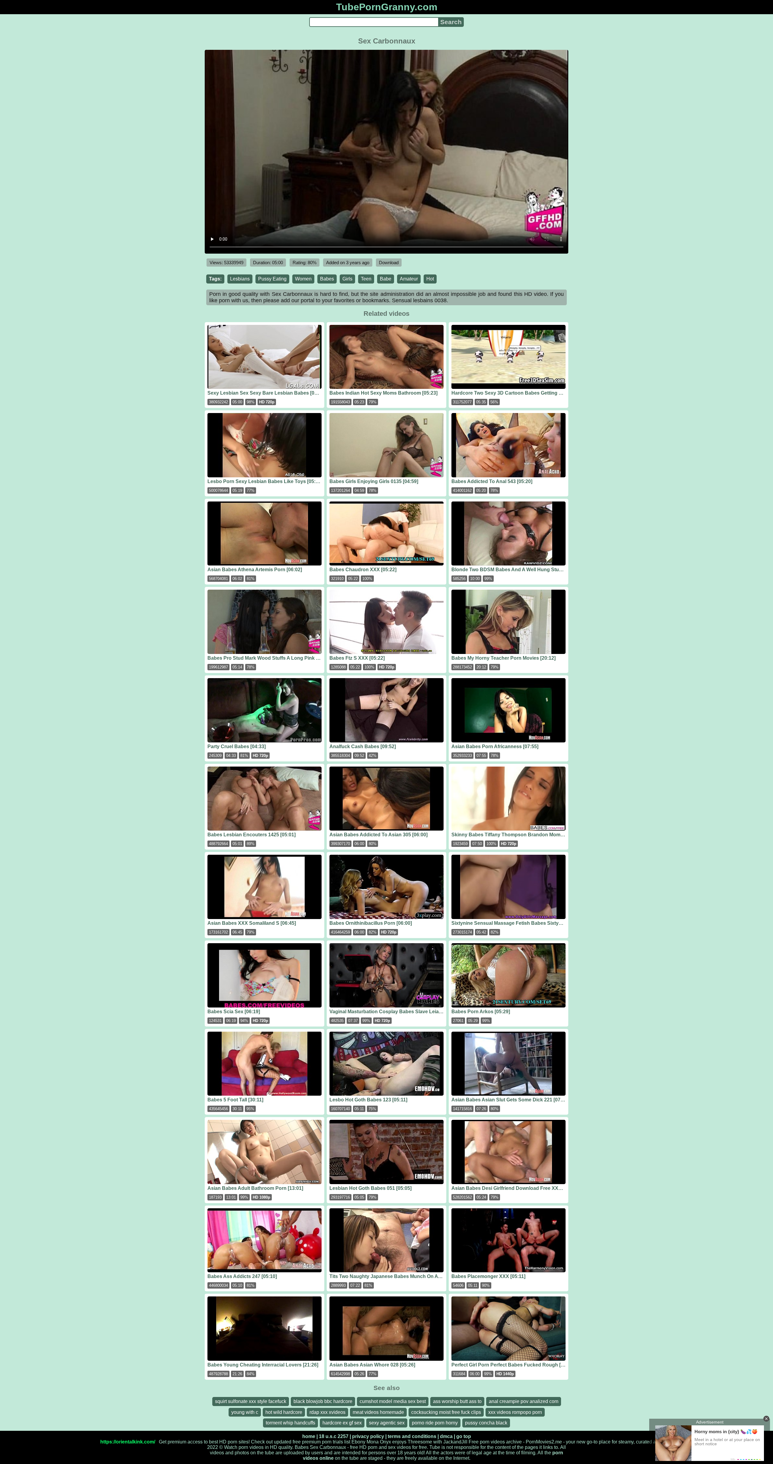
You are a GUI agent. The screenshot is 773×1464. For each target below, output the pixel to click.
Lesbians (240, 278)
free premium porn (312, 1441)
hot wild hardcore (283, 1412)
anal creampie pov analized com (523, 1401)
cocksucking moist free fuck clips (446, 1412)
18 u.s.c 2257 (333, 1436)
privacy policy (368, 1436)
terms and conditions (412, 1436)
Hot (430, 278)
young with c (244, 1412)
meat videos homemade (378, 1412)
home (308, 1436)
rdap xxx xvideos (327, 1412)
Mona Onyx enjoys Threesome (399, 1441)
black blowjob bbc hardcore (322, 1401)
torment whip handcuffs (290, 1422)
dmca (446, 1436)
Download (389, 262)
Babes (327, 278)
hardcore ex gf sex (342, 1422)
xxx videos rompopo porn (515, 1412)
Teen (366, 278)
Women (303, 278)
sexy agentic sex (387, 1422)
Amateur (409, 278)
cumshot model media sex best (393, 1401)
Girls (347, 278)
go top (463, 1436)
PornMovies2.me (544, 1441)
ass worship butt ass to (457, 1401)
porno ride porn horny (435, 1422)
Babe (385, 278)
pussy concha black (486, 1422)
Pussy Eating (272, 278)
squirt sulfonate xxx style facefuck (250, 1401)
